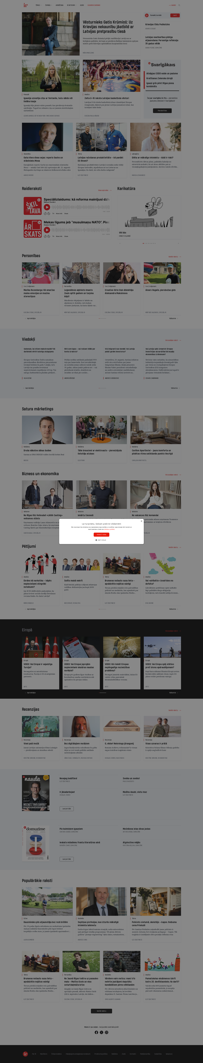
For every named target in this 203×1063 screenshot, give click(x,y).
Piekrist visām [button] (101, 535)
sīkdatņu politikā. (109, 529)
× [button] (141, 521)
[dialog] (101, 531)
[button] (101, 540)
